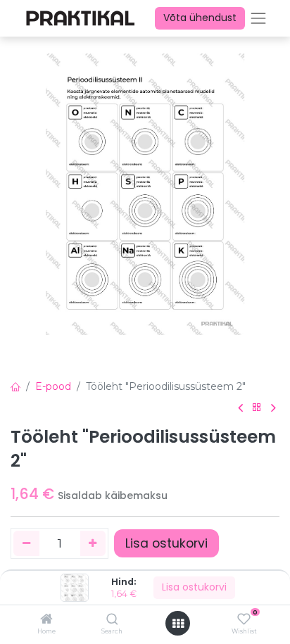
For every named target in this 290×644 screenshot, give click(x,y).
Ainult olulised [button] (185, 623)
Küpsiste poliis (41, 585)
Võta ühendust (200, 18)
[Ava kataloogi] (257, 408)
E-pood (53, 386)
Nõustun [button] (252, 623)
